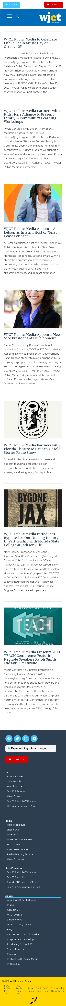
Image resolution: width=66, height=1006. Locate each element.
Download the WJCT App (21, 806)
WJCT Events (14, 914)
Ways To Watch (15, 796)
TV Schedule (14, 781)
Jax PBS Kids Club (17, 877)
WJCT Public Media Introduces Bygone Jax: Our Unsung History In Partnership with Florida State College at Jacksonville (31, 539)
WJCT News (13, 844)
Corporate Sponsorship (20, 939)
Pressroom (13, 964)
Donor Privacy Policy (19, 924)
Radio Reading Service (20, 854)
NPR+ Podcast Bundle (19, 839)
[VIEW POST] (33, 203)
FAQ (9, 929)
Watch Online (15, 786)
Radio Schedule (16, 825)
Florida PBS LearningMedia (22, 882)
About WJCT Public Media (21, 900)
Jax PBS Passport (17, 791)
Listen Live (13, 829)
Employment (14, 919)
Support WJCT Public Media (23, 934)
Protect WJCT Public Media (22, 959)
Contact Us (13, 910)
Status (10, 905)
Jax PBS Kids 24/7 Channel (22, 801)
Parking (11, 954)
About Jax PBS (15, 776)
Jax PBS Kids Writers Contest (23, 887)
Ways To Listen (15, 859)
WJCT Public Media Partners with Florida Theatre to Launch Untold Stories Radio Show (32, 449)
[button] (9, 16)
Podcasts (12, 834)
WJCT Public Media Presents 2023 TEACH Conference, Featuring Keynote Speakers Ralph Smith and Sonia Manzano (32, 657)
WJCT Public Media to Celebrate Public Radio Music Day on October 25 (30, 43)
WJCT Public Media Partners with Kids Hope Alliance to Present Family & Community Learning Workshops (32, 116)
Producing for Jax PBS (19, 944)
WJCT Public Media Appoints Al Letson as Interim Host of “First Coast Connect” (30, 232)
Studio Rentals (15, 949)
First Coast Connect (18, 849)
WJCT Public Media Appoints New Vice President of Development (32, 336)
